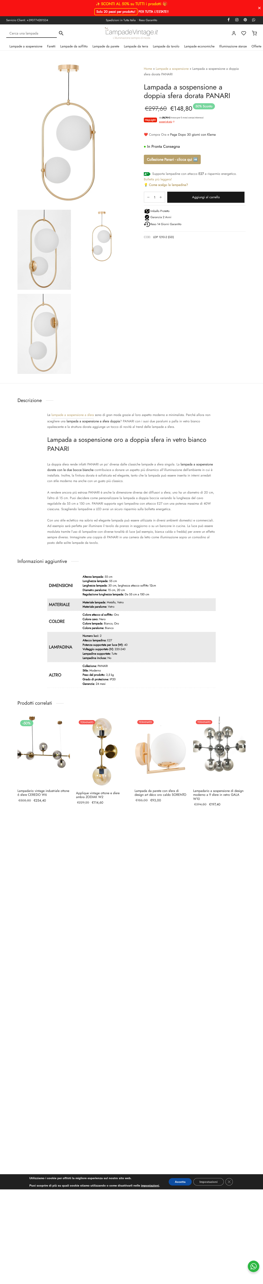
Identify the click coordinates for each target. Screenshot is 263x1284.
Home (148, 68)
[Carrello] (254, 33)
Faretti (51, 46)
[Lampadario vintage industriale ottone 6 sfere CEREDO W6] (43, 751)
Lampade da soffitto (74, 46)
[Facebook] (228, 20)
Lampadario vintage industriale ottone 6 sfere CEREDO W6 (43, 792)
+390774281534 (37, 20)
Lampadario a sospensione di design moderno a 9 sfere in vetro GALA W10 (218, 794)
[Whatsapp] (253, 20)
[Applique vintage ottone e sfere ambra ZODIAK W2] (102, 752)
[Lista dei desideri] (244, 33)
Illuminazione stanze (233, 46)
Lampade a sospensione (25, 46)
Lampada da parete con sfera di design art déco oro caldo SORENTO (160, 792)
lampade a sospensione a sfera (72, 414)
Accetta (180, 1181)
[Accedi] (233, 33)
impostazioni (150, 1185)
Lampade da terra (136, 46)
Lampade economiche (199, 46)
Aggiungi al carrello (206, 197)
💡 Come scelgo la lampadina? (166, 184)
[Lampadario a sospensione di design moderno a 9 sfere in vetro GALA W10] (219, 751)
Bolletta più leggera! (158, 179)
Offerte (256, 46)
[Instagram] (236, 20)
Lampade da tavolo (166, 46)
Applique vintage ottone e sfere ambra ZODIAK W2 (98, 795)
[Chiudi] (259, 7)
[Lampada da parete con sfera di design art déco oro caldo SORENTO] (161, 751)
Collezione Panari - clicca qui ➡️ (172, 159)
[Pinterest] (245, 20)
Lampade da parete (105, 46)
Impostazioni (209, 1181)
